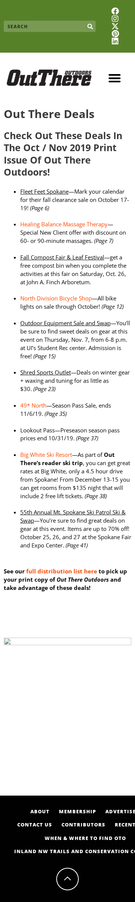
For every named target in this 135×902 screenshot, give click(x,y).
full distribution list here (61, 571)
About (40, 811)
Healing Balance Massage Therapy (64, 224)
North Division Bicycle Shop (56, 298)
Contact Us (34, 824)
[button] (115, 78)
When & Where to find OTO (85, 838)
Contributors (83, 824)
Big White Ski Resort (46, 454)
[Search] (90, 26)
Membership (77, 811)
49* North (33, 405)
